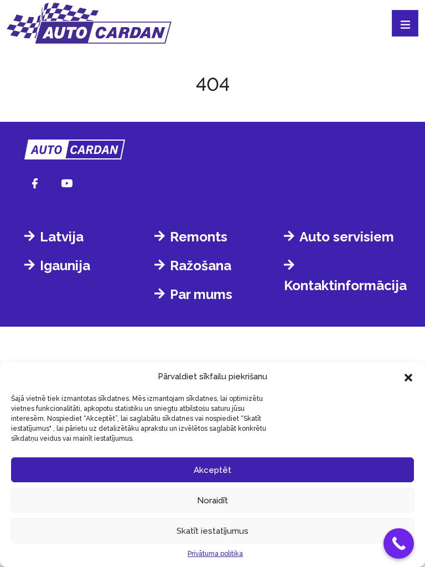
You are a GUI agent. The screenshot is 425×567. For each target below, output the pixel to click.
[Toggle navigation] (405, 23)
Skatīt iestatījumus (212, 531)
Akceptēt (212, 470)
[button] (408, 376)
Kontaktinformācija (345, 285)
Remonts (198, 237)
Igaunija (65, 265)
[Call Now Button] (398, 543)
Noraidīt (212, 501)
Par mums (201, 294)
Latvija (62, 237)
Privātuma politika (215, 554)
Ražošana (200, 265)
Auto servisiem (346, 237)
